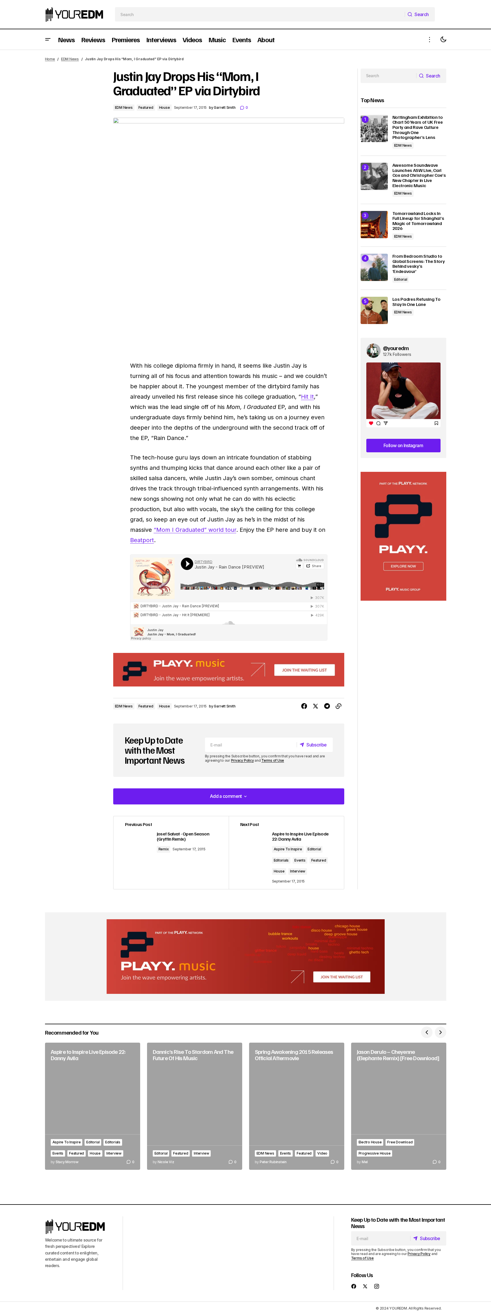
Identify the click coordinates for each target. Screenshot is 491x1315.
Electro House (370, 1142)
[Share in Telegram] (327, 706)
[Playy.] (246, 956)
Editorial (314, 849)
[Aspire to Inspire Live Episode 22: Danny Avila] (92, 1106)
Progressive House (375, 1153)
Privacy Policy (242, 760)
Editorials (281, 860)
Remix (164, 849)
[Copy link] (338, 706)
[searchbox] (259, 14)
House (164, 107)
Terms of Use (272, 760)
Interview (297, 871)
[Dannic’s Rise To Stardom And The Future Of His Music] (194, 1106)
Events (300, 860)
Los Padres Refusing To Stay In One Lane (416, 302)
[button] (48, 39)
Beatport (142, 540)
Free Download (399, 1142)
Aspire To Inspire (288, 849)
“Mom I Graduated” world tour (195, 529)
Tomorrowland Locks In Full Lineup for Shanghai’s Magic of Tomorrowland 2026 (418, 221)
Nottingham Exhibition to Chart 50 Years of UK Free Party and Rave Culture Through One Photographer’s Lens (417, 127)
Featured (145, 107)
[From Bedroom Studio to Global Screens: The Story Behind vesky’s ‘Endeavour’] (374, 267)
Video (322, 1153)
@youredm (396, 348)
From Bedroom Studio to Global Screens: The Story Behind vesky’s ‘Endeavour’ (418, 264)
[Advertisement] (403, 536)
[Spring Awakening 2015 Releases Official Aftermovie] (296, 1106)
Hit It (307, 396)
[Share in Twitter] (315, 706)
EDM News (70, 59)
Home (50, 59)
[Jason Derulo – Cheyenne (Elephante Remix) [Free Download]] (398, 1106)
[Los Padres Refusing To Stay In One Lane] (374, 310)
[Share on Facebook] (304, 706)
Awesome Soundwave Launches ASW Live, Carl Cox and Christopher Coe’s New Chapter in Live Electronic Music (419, 175)
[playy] (228, 669)
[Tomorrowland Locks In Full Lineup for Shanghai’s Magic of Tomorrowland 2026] (374, 224)
